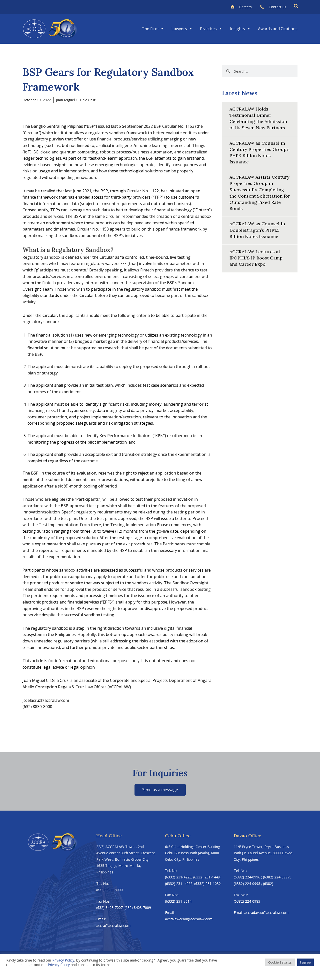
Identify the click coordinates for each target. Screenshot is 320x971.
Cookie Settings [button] (280, 962)
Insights (237, 28)
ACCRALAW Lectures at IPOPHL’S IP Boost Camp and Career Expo (256, 258)
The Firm (150, 28)
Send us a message (160, 789)
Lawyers (179, 28)
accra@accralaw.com (113, 925)
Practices (208, 28)
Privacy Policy (63, 960)
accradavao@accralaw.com (266, 912)
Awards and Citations (278, 28)
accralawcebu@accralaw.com (188, 919)
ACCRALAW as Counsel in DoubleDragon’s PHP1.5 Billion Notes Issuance (257, 230)
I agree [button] (305, 962)
